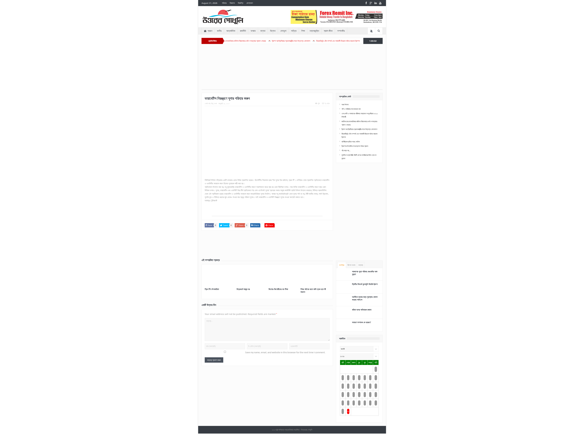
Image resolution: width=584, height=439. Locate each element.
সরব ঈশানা (345, 104)
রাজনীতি (243, 31)
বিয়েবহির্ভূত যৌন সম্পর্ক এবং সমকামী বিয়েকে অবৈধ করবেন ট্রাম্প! (315, 41)
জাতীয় (219, 31)
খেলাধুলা (283, 31)
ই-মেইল (327, 103)
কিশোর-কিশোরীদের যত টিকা (278, 289)
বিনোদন (273, 31)
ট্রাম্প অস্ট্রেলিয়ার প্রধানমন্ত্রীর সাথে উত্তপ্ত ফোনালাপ (268, 41)
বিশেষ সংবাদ (351, 265)
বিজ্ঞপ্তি (240, 3)
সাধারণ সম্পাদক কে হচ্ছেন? (361, 322)
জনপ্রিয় (341, 265)
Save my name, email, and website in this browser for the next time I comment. (285, 352)
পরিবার (224, 3)
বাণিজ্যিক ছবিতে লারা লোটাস (353, 41)
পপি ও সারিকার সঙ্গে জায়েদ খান (351, 109)
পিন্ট (319, 103)
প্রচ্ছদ (210, 31)
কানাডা (262, 31)
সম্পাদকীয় (341, 31)
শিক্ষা (303, 31)
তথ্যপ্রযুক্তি (314, 31)
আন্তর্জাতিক (230, 31)
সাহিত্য (294, 31)
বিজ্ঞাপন (232, 3)
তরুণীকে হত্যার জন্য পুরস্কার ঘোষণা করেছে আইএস (364, 298)
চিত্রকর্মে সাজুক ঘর (243, 289)
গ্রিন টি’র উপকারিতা (212, 289)
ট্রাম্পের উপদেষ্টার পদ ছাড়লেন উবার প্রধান (355, 146)
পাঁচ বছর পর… (346, 150)
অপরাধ (253, 31)
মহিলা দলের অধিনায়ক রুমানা (361, 309)
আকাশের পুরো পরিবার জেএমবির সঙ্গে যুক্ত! (364, 273)
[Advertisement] (292, 68)
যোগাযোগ (249, 3)
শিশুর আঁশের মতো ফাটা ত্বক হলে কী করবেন (313, 290)
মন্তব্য (360, 265)
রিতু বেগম (214, 103)
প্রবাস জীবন (328, 31)
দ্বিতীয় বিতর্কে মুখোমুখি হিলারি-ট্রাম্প (365, 284)
